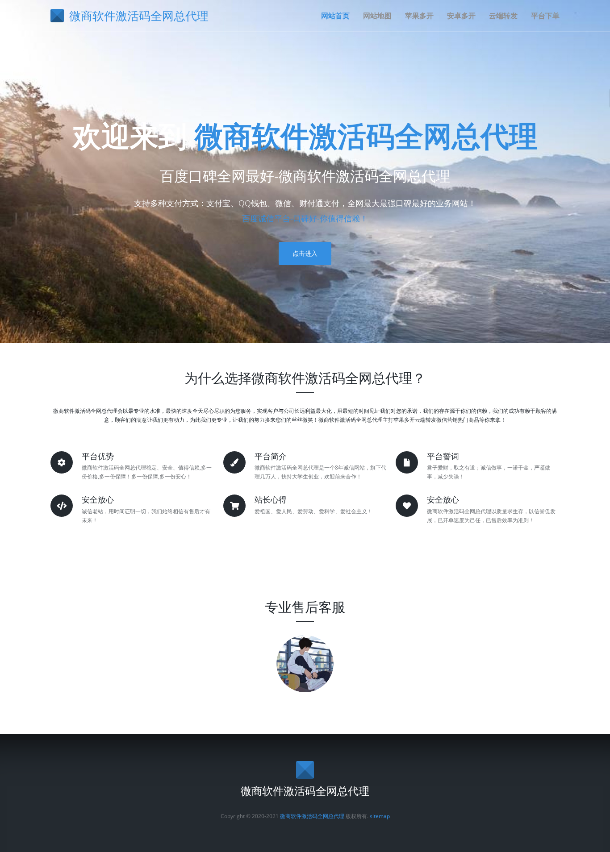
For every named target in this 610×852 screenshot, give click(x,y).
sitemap (380, 816)
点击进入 (305, 253)
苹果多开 (419, 16)
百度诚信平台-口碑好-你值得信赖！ (305, 218)
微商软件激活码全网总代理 (366, 135)
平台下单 (545, 16)
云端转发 (503, 16)
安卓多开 (461, 16)
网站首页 (335, 16)
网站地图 (377, 16)
